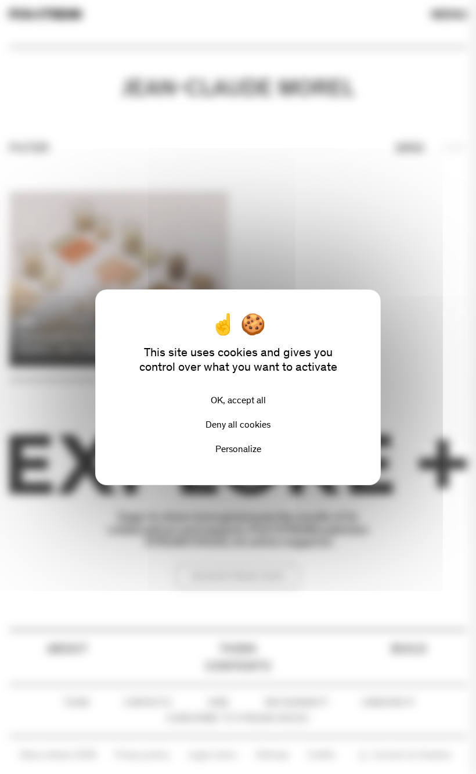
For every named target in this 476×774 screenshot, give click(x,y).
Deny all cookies (238, 424)
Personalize (238, 448)
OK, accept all (238, 400)
